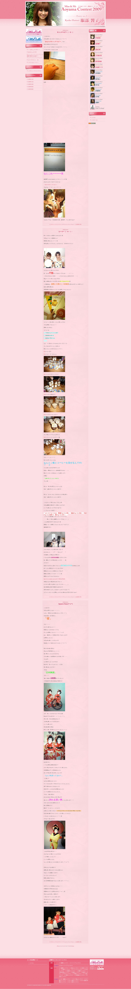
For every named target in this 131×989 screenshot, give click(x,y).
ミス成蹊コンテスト (81, 971)
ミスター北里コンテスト (73, 982)
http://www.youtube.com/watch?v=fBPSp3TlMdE (54, 579)
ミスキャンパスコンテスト (55, 224)
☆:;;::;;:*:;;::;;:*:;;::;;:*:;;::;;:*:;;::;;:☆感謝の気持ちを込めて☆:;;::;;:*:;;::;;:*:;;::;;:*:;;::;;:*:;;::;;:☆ (35, 56)
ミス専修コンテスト (77, 973)
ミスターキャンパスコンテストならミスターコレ (97, 962)
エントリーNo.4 (98, 54)
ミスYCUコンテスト (67, 973)
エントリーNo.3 (98, 48)
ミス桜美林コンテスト (79, 975)
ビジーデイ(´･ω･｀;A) (33, 60)
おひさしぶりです (32, 52)
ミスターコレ (94, 120)
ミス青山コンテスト (74, 968)
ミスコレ (93, 117)
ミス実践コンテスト (75, 972)
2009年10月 (30, 84)
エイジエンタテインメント (97, 968)
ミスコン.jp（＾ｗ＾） (33, 62)
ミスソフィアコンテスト (75, 963)
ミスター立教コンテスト (73, 980)
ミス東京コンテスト (65, 969)
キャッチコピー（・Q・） (65, 32)
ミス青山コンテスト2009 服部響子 (65, 13)
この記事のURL (78, 224)
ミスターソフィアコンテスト (66, 965)
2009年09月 (30, 86)
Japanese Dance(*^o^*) (65, 604)
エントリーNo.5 (98, 60)
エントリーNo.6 (99, 66)
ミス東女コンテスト (69, 975)
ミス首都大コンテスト (70, 971)
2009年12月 (30, 79)
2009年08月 (30, 89)
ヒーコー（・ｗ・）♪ (65, 231)
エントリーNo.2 (98, 42)
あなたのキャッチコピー (51, 184)
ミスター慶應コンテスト (65, 979)
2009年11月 (30, 81)
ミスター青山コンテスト (77, 979)
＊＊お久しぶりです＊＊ (34, 49)
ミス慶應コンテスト (64, 963)
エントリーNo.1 (98, 36)
